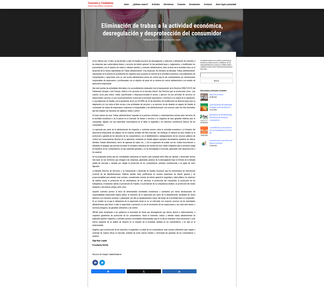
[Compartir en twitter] (102, 263)
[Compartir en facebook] (95, 263)
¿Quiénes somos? (140, 4)
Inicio (126, 4)
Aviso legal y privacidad (226, 4)
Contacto (208, 4)
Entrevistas (169, 4)
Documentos (194, 4)
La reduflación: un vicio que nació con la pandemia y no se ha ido (220, 130)
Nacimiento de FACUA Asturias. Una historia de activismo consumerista (221, 117)
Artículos (156, 4)
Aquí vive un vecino (216, 94)
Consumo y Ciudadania (100, 3)
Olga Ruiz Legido (174, 40)
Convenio (181, 4)
